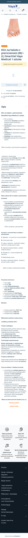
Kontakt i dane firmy (7, 520)
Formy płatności (5, 499)
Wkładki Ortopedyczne (9, 14)
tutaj (25, 399)
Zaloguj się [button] (6, 64)
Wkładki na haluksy (22, 14)
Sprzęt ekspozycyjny (7, 512)
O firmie (3, 523)
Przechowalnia (5, 490)
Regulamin (4, 474)
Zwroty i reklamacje (7, 472)
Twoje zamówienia (6, 485)
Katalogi (3, 509)
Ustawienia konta (6, 488)
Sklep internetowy (12, 536)
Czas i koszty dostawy (7, 501)
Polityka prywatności (7, 477)
